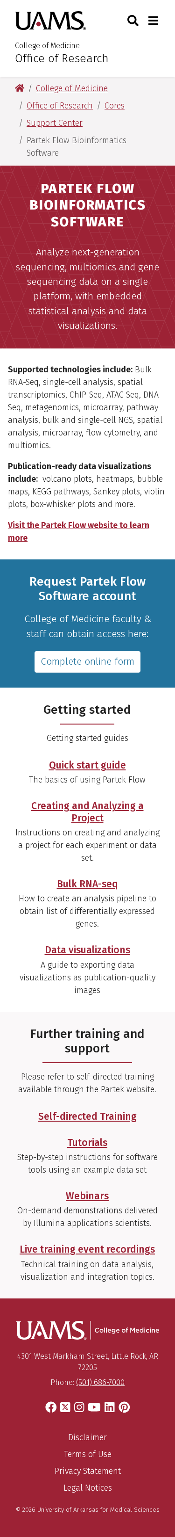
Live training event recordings (87, 1249)
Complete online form (87, 661)
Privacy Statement (88, 1471)
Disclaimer (87, 1437)
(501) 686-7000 (100, 1382)
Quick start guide (87, 765)
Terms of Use (88, 1454)
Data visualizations (87, 950)
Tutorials (87, 1143)
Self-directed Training (87, 1116)
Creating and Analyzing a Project (87, 812)
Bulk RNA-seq (87, 884)
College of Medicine (47, 45)
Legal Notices (87, 1488)
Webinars (87, 1196)
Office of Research (62, 58)
